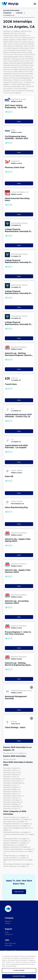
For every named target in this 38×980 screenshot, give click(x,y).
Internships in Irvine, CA (11, 785)
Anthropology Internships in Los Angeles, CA (18, 864)
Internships (7, 13)
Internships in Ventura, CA (11, 793)
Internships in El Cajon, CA (11, 808)
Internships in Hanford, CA (11, 798)
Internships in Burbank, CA (12, 787)
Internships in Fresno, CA (11, 770)
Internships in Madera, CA (11, 789)
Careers (7, 923)
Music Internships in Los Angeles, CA (15, 821)
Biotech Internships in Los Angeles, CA (15, 817)
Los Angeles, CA (8, 15)
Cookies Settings (18, 970)
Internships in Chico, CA (11, 776)
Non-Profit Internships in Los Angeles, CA (16, 841)
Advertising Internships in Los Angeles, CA (17, 832)
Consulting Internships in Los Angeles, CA (17, 826)
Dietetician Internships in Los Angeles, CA (16, 847)
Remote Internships (9, 759)
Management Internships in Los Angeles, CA (17, 824)
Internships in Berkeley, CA (12, 774)
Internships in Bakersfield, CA (12, 806)
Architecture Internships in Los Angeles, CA (17, 819)
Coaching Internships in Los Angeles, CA (16, 838)
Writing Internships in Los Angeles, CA (15, 855)
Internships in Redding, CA (12, 804)
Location (19, 13)
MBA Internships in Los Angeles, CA (15, 845)
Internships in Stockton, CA (12, 791)
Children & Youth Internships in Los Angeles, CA (18, 849)
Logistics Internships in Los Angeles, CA (16, 843)
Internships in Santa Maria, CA (13, 802)
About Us (8, 921)
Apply (19, 121)
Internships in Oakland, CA (12, 768)
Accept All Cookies (19, 976)
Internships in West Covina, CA (13, 796)
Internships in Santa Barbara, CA (14, 779)
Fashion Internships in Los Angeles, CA (16, 866)
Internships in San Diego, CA (12, 800)
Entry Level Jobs (10, 943)
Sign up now (19, 891)
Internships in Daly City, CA (12, 772)
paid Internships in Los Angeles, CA (14, 753)
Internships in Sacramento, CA (13, 781)
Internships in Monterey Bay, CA (13, 783)
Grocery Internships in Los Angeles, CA (16, 858)
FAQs (7, 932)
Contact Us (8, 934)
